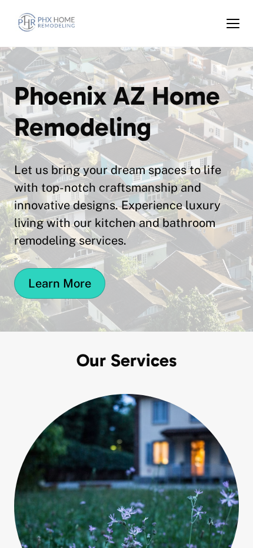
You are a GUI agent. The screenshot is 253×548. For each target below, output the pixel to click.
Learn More (59, 283)
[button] (233, 23)
